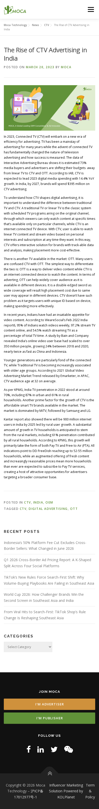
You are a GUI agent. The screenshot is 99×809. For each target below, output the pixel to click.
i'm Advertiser (49, 704)
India (38, 502)
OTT (74, 509)
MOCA (66, 67)
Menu (90, 9)
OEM (49, 502)
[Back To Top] (50, 773)
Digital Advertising (48, 509)
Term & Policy (90, 791)
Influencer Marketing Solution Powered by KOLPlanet (66, 791)
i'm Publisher (49, 718)
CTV (27, 502)
